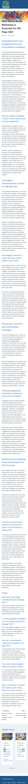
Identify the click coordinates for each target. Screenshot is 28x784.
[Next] (23, 750)
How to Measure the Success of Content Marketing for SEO (7, 749)
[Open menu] (24, 4)
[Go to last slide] (4, 750)
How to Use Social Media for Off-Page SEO (21, 714)
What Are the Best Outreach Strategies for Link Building (7, 715)
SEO (3, 18)
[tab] (12, 768)
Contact (13, 782)
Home (4, 782)
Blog (9, 782)
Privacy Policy (21, 782)
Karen (4, 35)
